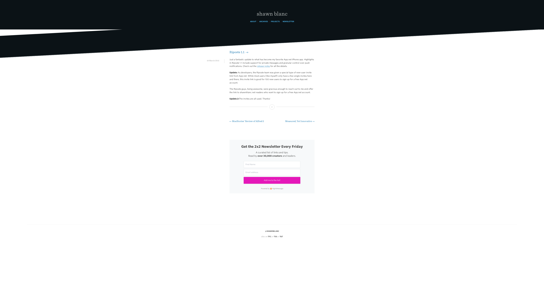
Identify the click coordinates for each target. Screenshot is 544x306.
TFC (269, 236)
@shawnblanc (272, 231)
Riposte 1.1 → (239, 52)
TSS (275, 236)
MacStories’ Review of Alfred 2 (247, 121)
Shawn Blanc (272, 13)
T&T (281, 236)
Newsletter (288, 21)
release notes (263, 66)
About (253, 21)
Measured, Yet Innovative (299, 121)
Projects (275, 21)
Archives (263, 21)
